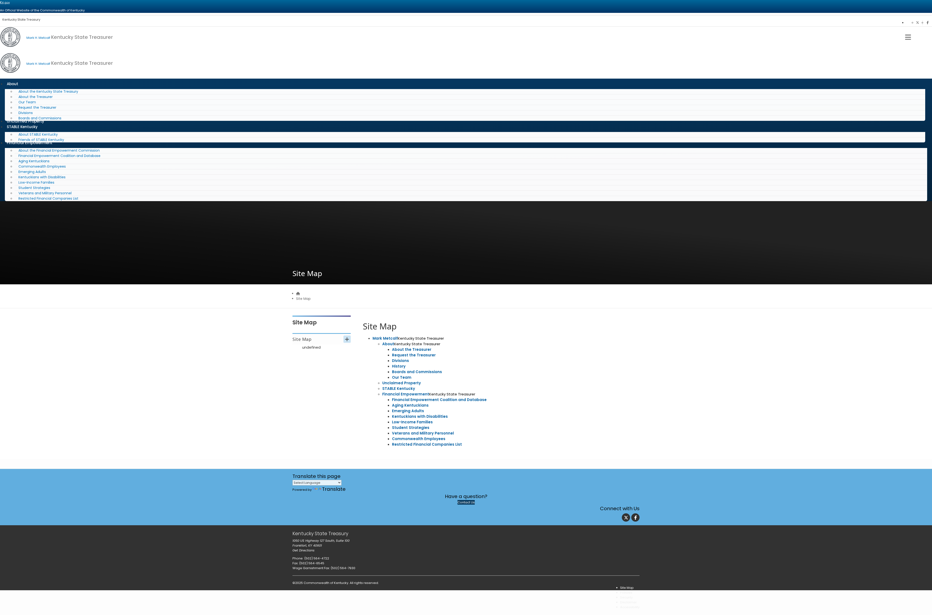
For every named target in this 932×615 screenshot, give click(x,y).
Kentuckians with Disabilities (42, 177)
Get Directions (303, 550)
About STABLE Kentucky (38, 134)
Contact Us (466, 502)
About (12, 83)
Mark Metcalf (385, 338)
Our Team (27, 102)
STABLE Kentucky (22, 126)
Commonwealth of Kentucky (326, 583)
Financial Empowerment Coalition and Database (59, 155)
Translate (334, 489)
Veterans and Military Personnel (45, 193)
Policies (626, 592)
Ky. (5, 2)
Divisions (25, 112)
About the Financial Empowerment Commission (59, 150)
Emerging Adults (32, 171)
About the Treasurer (35, 96)
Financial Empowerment (29, 142)
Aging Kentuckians (34, 161)
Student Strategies (34, 187)
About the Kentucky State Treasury (48, 91)
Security (626, 597)
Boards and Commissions (417, 371)
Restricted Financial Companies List (48, 198)
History (399, 366)
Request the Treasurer (37, 107)
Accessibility (630, 607)
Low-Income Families (36, 182)
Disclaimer (628, 602)
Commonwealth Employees (42, 166)
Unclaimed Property (401, 382)
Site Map (303, 298)
